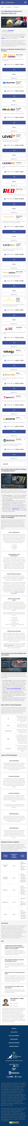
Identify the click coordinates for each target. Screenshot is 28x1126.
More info (13, 78)
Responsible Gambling (14, 1042)
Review (14, 74)
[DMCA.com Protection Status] (14, 1123)
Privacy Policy (14, 1032)
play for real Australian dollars (14, 688)
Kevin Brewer (11, 30)
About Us (14, 1028)
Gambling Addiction (14, 1046)
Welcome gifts (15, 508)
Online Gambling (14, 1039)
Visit (14, 69)
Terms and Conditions (14, 1035)
